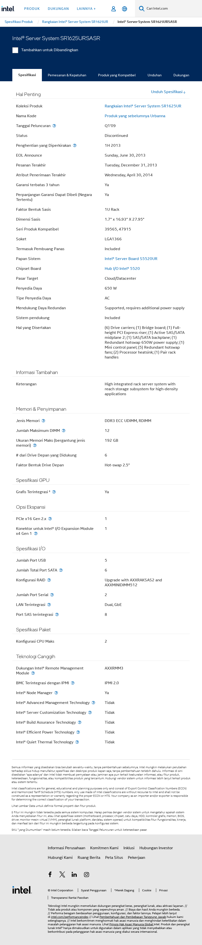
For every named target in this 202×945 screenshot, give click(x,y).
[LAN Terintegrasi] (49, 605)
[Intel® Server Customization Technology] (90, 712)
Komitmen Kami (104, 848)
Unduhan (155, 75)
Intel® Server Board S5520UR (131, 258)
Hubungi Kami (60, 857)
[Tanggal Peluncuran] (54, 126)
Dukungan (181, 75)
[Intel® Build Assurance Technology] (79, 722)
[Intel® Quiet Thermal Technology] (77, 742)
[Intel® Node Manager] (56, 693)
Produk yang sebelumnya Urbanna (135, 116)
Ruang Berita (89, 857)
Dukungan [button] (58, 8)
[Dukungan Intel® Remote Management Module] (33, 673)
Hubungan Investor (156, 848)
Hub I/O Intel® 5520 (122, 268)
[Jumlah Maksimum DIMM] (63, 430)
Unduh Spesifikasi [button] (167, 91)
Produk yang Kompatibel (117, 75)
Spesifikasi (27, 75)
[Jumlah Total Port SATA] (61, 570)
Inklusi (129, 848)
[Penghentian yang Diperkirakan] (74, 145)
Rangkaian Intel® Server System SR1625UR (143, 106)
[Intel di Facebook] (50, 875)
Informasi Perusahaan (66, 848)
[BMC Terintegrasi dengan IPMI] (72, 683)
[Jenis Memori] (43, 421)
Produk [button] (32, 8)
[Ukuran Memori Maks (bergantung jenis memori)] (34, 445)
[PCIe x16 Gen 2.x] (50, 519)
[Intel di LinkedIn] (74, 875)
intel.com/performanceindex (69, 917)
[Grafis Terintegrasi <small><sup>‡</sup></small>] (54, 492)
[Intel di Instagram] (87, 875)
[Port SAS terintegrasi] (57, 614)
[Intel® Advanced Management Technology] (93, 703)
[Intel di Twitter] (62, 875)
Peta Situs (114, 857)
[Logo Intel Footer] (22, 889)
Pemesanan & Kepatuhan (67, 75)
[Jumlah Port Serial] (52, 595)
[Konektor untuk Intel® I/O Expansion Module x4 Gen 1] (35, 533)
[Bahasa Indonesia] (124, 8)
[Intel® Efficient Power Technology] (78, 732)
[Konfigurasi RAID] (49, 580)
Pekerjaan (136, 857)
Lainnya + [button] (86, 8)
